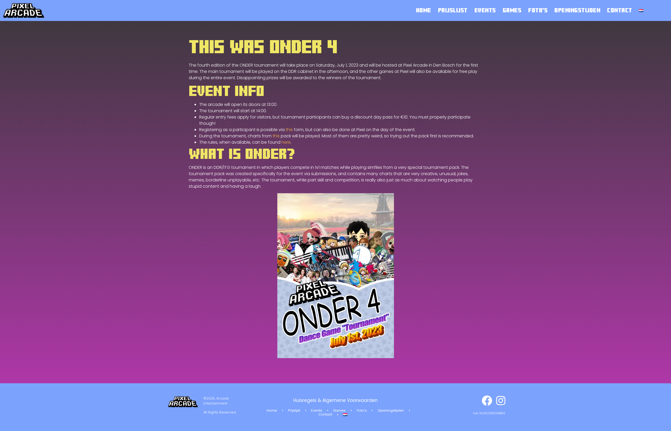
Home (423, 10)
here (286, 142)
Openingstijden (577, 10)
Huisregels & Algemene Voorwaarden (335, 400)
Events (485, 10)
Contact (619, 10)
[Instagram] (500, 400)
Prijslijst (453, 10)
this (289, 130)
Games (512, 10)
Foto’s (538, 10)
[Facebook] (487, 400)
